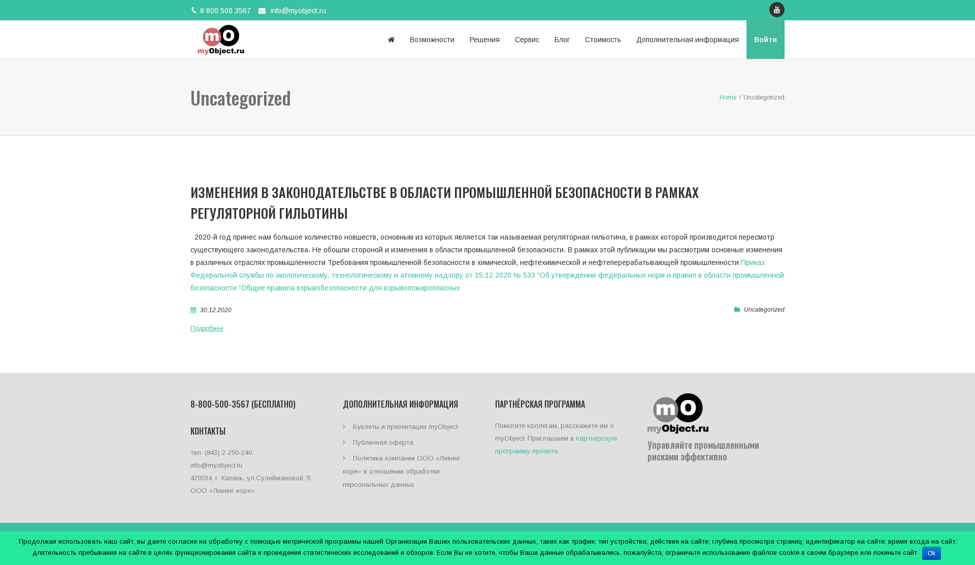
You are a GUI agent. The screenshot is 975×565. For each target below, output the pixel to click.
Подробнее (206, 328)
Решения (485, 40)
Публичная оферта (383, 442)
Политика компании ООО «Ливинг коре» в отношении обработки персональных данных (402, 471)
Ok (931, 553)
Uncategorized (764, 309)
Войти (765, 40)
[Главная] (391, 39)
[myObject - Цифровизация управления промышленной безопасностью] (221, 39)
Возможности (432, 40)
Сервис (527, 40)
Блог (562, 40)
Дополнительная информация (687, 40)
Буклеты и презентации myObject (405, 426)
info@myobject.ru (298, 11)
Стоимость (603, 40)
